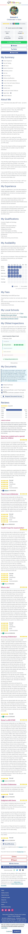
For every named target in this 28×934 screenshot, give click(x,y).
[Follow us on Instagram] (12, 910)
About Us (3, 900)
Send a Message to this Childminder (14, 867)
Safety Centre (5, 892)
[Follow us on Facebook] (2, 910)
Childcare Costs (5, 897)
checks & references (12, 380)
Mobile (14, 45)
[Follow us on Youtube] (9, 910)
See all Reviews (9, 844)
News (2, 904)
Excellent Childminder (8, 784)
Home (15, 49)
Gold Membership (6, 907)
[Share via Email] (23, 870)
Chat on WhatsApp (15, 42)
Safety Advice (17, 882)
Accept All (17, 931)
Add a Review (15, 863)
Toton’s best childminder (9, 494)
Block (14, 856)
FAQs (2, 890)
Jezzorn (6, 490)
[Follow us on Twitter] (6, 910)
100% (25, 410)
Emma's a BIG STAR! (8, 720)
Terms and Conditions (8, 914)
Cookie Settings (16, 916)
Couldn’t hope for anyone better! (12, 528)
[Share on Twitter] (17, 870)
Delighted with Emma (8, 800)
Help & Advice (5, 895)
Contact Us (4, 902)
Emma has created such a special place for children (13, 437)
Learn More (4, 928)
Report (15, 860)
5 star (2, 410)
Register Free (20, 851)
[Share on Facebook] (20, 870)
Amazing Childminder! (9, 637)
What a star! (5, 587)
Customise (9, 931)
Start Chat (14, 52)
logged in (21, 847)
